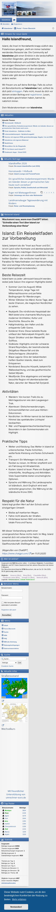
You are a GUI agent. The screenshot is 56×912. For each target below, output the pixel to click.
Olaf (6, 829)
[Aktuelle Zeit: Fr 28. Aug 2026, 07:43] (53, 28)
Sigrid (7, 816)
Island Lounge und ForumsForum (27, 174)
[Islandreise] (28, 9)
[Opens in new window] (15, 690)
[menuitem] (14, 625)
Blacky (7, 832)
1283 (24, 821)
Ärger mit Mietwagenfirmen (22, 192)
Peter (7, 813)
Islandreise (6, 20)
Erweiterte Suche (7, 666)
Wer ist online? (11, 558)
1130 (24, 834)
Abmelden (6, 24)
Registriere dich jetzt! (8, 610)
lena (6, 821)
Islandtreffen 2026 (18, 163)
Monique (8, 810)
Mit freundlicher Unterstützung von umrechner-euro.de (16, 794)
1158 (24, 832)
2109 (24, 813)
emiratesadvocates (8, 883)
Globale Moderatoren (27, 579)
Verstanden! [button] (16, 907)
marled (7, 824)
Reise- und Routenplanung (24, 206)
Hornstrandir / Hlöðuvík (20, 171)
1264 (24, 824)
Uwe (6, 818)
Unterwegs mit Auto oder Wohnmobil (28, 195)
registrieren (36, 94)
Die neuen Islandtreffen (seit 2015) (27, 166)
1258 (24, 826)
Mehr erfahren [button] (19, 899)
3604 (24, 810)
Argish (7, 834)
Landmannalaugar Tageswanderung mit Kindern (28, 202)
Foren (14, 20)
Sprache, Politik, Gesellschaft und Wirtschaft (31, 187)
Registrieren (18, 24)
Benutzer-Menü (11, 584)
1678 (24, 816)
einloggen (17, 91)
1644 (24, 818)
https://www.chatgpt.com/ (15, 553)
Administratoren (13, 579)
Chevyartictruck (10, 826)
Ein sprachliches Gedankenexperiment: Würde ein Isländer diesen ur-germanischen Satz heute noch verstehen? (31, 181)
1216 (24, 829)
